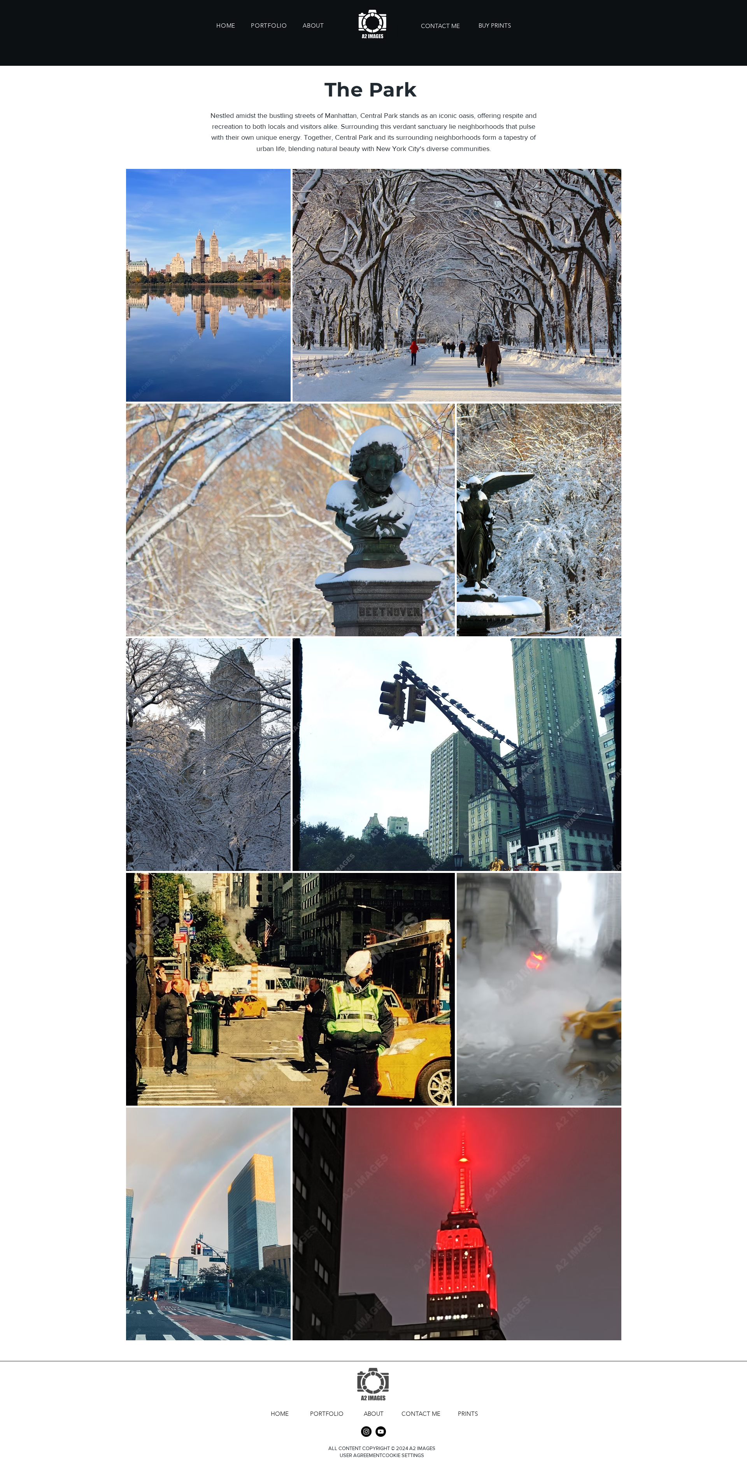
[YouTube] (380, 1431)
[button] (269, 25)
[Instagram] (366, 1431)
